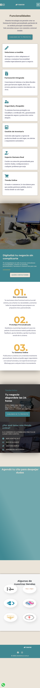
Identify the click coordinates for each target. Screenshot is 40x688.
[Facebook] (1, 5)
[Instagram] (4, 5)
